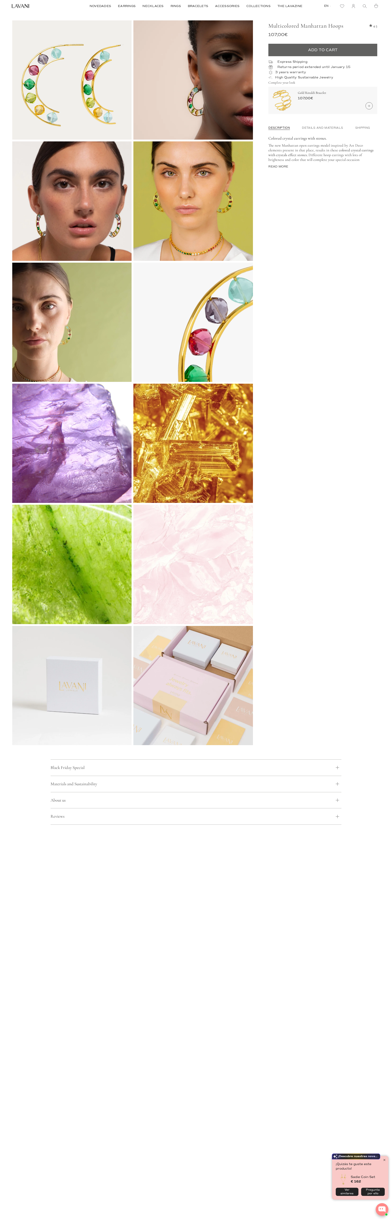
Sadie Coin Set (363, 1177)
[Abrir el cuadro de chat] (382, 1209)
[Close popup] (384, 1160)
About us (58, 800)
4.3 (375, 25)
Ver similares (347, 1191)
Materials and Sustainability (74, 783)
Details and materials (322, 128)
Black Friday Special (68, 767)
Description (279, 128)
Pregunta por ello (373, 1191)
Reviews (57, 816)
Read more (278, 166)
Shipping (362, 128)
